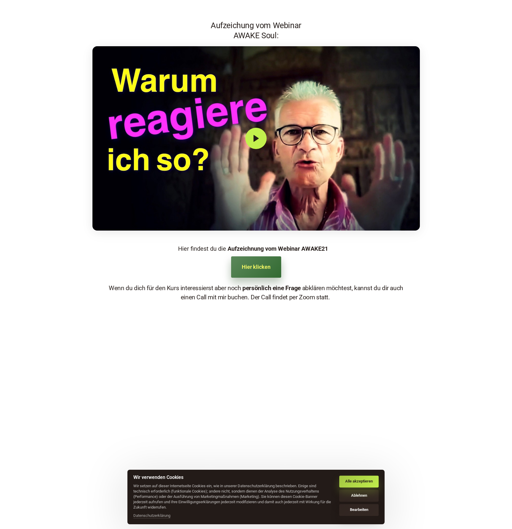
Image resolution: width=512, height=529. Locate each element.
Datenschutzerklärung (151, 516)
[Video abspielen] (256, 138)
